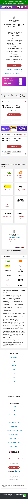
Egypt (14, 381)
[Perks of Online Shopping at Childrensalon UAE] (14, 236)
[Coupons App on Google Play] (16, 472)
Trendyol (20, 218)
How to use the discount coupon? (14, 430)
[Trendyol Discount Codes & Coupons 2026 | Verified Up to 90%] (20, 213)
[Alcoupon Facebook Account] (14, 458)
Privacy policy (14, 426)
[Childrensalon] (14, 18)
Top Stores (6, 256)
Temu (21, 179)
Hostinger (7, 206)
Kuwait (14, 365)
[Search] (22, 7)
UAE (14, 361)
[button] (25, 1)
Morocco (14, 389)
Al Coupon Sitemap (14, 418)
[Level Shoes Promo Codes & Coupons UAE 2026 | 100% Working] (20, 186)
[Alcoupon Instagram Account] (5, 458)
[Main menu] (25, 7)
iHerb (7, 177)
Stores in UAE (14, 407)
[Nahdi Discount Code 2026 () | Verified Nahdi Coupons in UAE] (8, 280)
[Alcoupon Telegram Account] (22, 458)
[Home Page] (6, 7)
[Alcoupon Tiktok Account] (18, 458)
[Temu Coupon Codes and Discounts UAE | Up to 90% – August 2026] (20, 172)
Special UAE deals (14, 410)
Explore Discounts (14, 114)
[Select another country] (18, 7)
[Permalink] (2, 120)
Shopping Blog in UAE (14, 414)
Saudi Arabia (14, 357)
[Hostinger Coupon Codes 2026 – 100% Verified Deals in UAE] (7, 199)
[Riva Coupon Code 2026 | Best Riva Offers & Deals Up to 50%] (20, 280)
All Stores (8, 13)
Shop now (14, 65)
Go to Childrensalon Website (13, 69)
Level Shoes (20, 193)
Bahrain (14, 369)
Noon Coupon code (14, 438)
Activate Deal (14, 146)
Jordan (14, 385)
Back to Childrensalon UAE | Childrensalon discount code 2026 (14, 72)
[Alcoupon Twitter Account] (9, 458)
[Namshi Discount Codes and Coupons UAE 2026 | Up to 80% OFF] (20, 199)
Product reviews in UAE (14, 442)
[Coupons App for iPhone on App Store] (19, 472)
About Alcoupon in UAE (14, 422)
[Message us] (24, 495)
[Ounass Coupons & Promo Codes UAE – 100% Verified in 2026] (7, 213)
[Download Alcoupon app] (14, 81)
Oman (14, 373)
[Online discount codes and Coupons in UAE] (3, 13)
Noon (7, 191)
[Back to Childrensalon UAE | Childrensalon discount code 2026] (24, 13)
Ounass (7, 220)
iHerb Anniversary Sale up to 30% (13, 1)
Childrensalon (16, 13)
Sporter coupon (14, 446)
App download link (14, 467)
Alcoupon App (14, 463)
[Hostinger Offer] (14, 128)
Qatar (14, 377)
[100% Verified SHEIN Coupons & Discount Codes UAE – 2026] (20, 285)
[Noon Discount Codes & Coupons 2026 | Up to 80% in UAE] (7, 186)
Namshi (20, 205)
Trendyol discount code (14, 434)
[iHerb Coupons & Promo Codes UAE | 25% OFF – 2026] (7, 172)
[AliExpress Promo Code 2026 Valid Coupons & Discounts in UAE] (8, 285)
